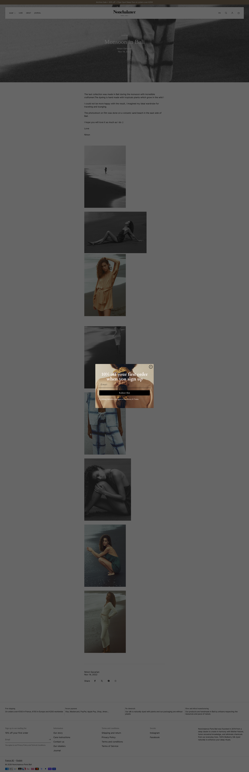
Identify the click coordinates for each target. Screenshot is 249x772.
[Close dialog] (150, 366)
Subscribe (124, 392)
